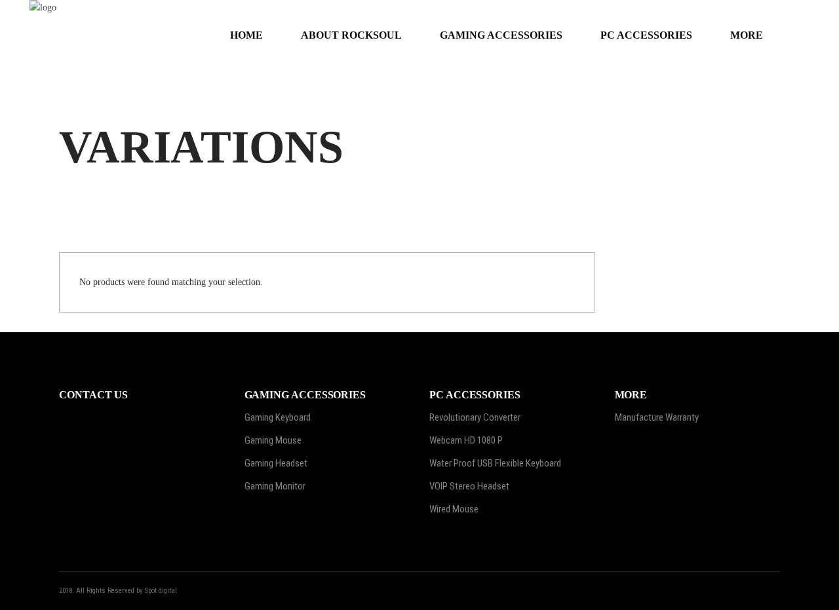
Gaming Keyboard (277, 417)
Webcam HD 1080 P (466, 440)
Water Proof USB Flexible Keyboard (495, 463)
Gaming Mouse (273, 440)
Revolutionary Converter (474, 417)
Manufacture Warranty (657, 417)
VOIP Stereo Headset (469, 486)
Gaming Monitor (274, 486)
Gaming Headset (275, 463)
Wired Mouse (453, 509)
